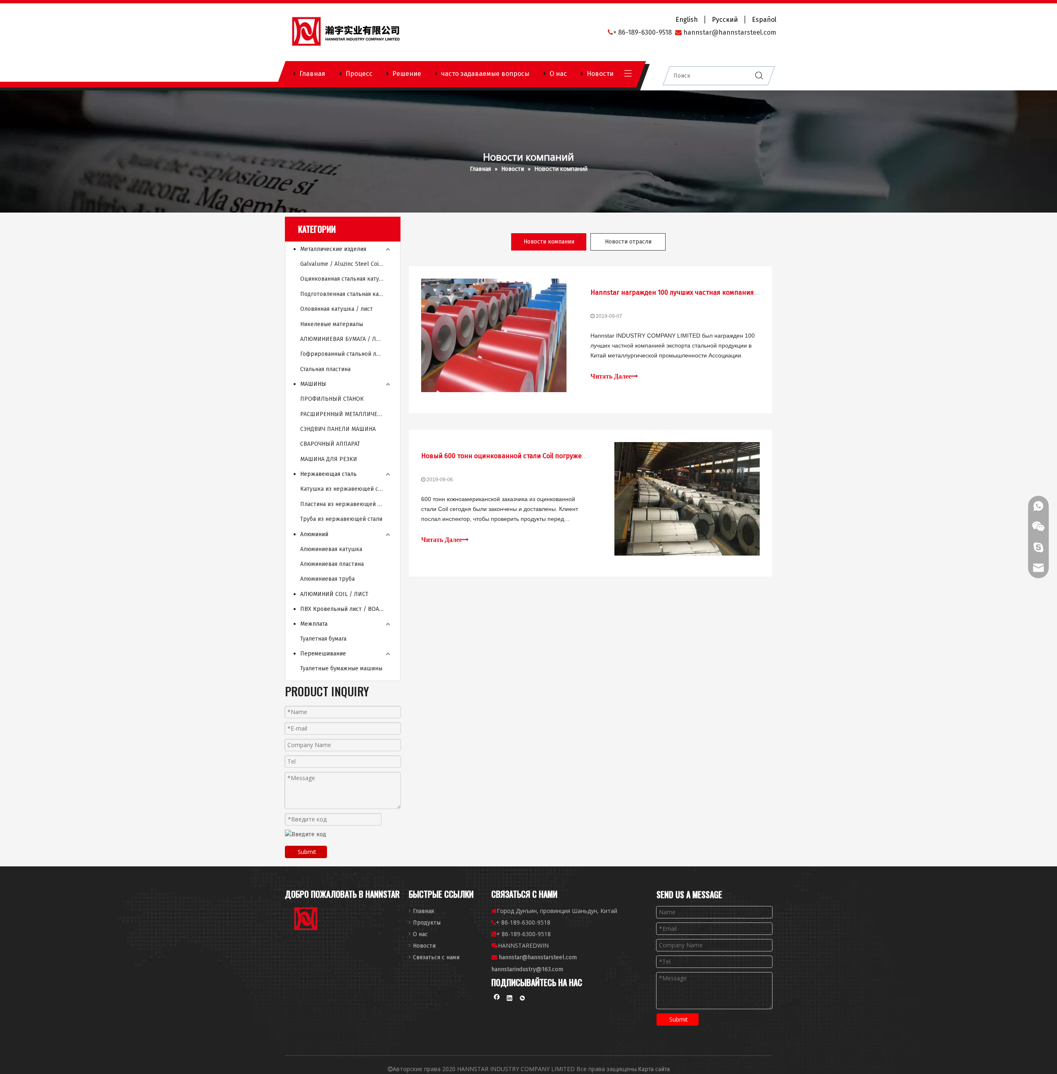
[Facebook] (497, 999)
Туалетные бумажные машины (341, 668)
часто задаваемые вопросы (485, 74)
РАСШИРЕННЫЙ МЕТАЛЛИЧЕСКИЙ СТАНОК (346, 414)
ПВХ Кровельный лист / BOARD (343, 609)
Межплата (313, 623)
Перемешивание (323, 653)
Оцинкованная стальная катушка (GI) (346, 278)
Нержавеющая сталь (328, 474)
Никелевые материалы (331, 324)
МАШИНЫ (313, 384)
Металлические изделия (333, 249)
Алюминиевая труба (327, 578)
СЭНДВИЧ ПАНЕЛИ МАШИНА (338, 429)
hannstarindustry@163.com (527, 969)
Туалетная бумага (323, 638)
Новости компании (549, 241)
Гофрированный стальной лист (342, 353)
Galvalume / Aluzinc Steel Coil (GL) (346, 263)
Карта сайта (654, 1069)
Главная (312, 74)
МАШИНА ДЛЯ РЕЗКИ (328, 459)
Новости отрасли (628, 241)
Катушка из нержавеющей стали (345, 488)
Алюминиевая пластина (332, 564)
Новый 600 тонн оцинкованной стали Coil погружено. (506, 456)
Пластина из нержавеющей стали (346, 504)
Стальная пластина (325, 369)
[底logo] (306, 920)
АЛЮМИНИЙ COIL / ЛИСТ (334, 594)
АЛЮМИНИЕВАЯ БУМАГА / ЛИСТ (343, 339)
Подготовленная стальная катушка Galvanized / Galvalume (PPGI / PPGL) (346, 294)
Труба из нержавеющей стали (341, 519)
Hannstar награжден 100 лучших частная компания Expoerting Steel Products (712, 292)
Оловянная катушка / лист (336, 308)
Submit (307, 852)
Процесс (359, 74)
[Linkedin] (510, 999)
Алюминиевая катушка (331, 549)
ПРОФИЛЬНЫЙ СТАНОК (332, 398)
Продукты (427, 922)
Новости (600, 74)
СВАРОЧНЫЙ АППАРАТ (330, 443)
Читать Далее (610, 376)
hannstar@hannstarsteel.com (538, 957)
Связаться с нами (436, 957)
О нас (558, 74)
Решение (406, 74)
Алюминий (314, 534)
